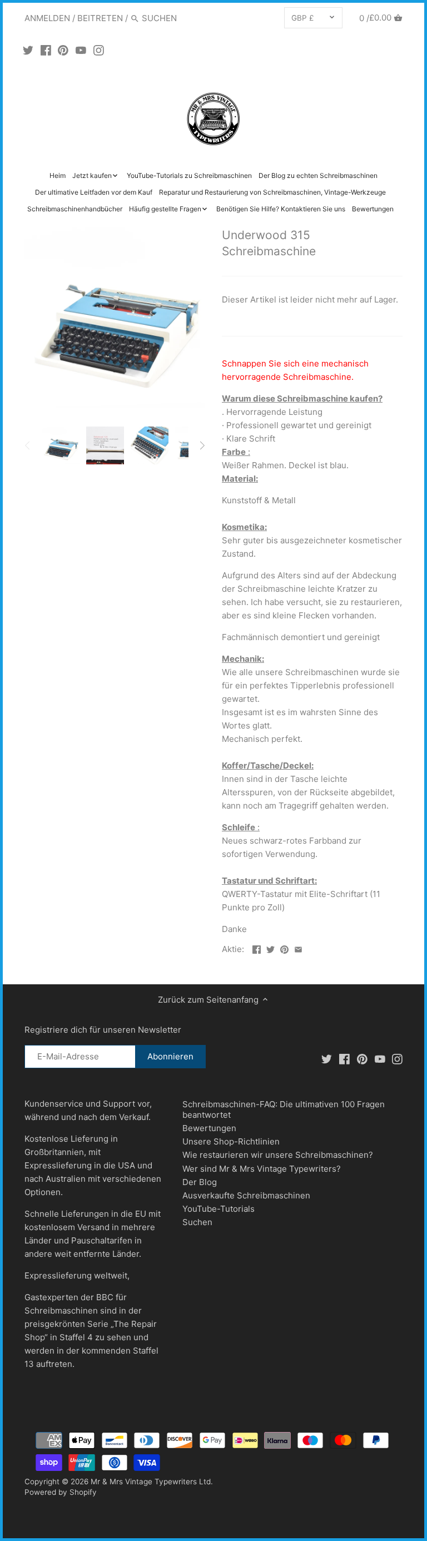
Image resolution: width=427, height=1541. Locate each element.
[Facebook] (46, 50)
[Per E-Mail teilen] (298, 948)
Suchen (197, 1222)
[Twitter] (28, 50)
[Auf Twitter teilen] (270, 948)
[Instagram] (98, 50)
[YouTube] (81, 50)
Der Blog (199, 1182)
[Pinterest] (63, 50)
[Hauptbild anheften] (284, 948)
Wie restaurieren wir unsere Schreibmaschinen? (277, 1154)
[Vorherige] (28, 445)
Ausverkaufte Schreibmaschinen (246, 1195)
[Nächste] (202, 445)
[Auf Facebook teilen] (256, 948)
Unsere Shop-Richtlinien (231, 1141)
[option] (60, 445)
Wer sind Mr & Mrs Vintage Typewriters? (261, 1168)
